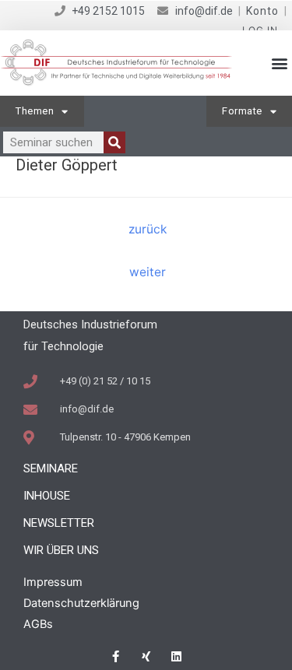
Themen (35, 111)
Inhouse (46, 496)
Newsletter (58, 523)
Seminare (50, 468)
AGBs (38, 624)
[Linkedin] (176, 656)
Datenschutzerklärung (81, 603)
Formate (242, 111)
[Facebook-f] (115, 656)
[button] (279, 63)
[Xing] (146, 656)
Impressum (53, 582)
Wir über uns (61, 550)
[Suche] (114, 142)
